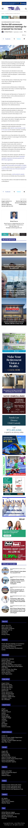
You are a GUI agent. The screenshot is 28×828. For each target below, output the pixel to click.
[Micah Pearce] (3, 32)
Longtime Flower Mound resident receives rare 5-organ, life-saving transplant (14, 294)
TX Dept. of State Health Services (11, 740)
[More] (24, 38)
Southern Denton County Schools (12, 13)
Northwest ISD (6, 755)
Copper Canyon (6, 712)
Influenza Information (8, 739)
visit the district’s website (18, 174)
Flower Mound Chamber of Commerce (13, 643)
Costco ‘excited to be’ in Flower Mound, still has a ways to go (14, 322)
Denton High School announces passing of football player (20, 203)
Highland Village (6, 718)
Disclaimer (5, 633)
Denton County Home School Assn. (12, 758)
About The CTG (6, 625)
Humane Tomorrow (7, 815)
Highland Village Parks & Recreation (12, 666)
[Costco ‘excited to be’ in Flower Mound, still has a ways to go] (14, 311)
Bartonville (5, 710)
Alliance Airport (6, 775)
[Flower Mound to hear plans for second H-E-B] (14, 256)
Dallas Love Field (7, 771)
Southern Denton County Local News (13, 264)
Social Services (6, 672)
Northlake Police (6, 698)
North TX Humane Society (9, 816)
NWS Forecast (6, 800)
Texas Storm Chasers (8, 801)
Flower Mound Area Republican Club (12, 789)
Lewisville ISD (6, 754)
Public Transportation (8, 671)
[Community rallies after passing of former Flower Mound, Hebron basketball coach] (5, 599)
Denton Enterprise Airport (9, 772)
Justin (3, 722)
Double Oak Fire (6, 689)
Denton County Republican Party (11, 787)
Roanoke (4, 725)
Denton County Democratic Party (11, 784)
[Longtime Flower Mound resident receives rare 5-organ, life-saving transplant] (14, 284)
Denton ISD (5, 752)
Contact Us (5, 631)
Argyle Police (5, 683)
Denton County (6, 726)
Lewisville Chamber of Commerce (11, 645)
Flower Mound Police (8, 693)
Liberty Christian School (9, 757)
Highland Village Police (8, 696)
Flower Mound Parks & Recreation (11, 665)
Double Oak (5, 715)
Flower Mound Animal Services (11, 813)
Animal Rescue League (8, 812)
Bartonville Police (7, 684)
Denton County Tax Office (9, 669)
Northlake (4, 723)
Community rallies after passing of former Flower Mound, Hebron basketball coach (17, 601)
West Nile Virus (6, 742)
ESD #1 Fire (5, 690)
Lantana (4, 719)
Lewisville (4, 721)
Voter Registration (7, 674)
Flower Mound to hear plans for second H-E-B (14, 267)
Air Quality (5, 798)
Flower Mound (6, 716)
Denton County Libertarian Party (11, 786)
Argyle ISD (5, 751)
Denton (4, 713)
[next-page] (5, 328)
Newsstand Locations (8, 628)
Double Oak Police (7, 687)
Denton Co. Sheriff (7, 686)
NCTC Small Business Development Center (12, 648)
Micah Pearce (8, 31)
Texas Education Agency (9, 761)
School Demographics (8, 760)
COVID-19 (4, 736)
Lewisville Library (7, 663)
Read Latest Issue (7, 627)
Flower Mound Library (8, 662)
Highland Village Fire (8, 695)
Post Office (5, 668)
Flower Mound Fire (7, 692)
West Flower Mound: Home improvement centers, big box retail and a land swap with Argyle (17, 610)
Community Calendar (8, 659)
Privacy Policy (6, 634)
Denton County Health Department (12, 737)
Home (3, 13)
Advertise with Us (7, 630)
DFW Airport (5, 774)
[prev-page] (3, 328)
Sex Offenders (6, 699)
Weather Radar (6, 803)
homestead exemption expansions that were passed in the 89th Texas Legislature (13, 158)
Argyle (3, 709)
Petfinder (4, 818)
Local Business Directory (9, 646)
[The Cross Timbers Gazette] (14, 8)
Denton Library (6, 660)
